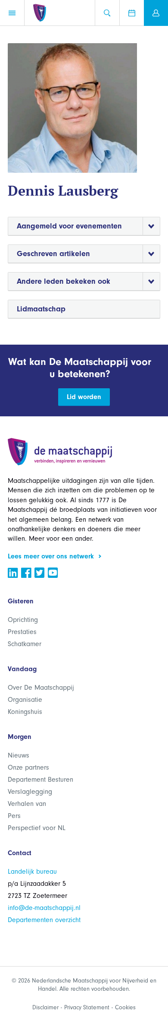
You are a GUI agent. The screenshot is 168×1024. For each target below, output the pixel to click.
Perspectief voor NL (36, 828)
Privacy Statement (86, 1007)
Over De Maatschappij (41, 687)
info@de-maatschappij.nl (44, 908)
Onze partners (28, 767)
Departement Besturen (40, 779)
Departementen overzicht (44, 920)
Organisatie (25, 700)
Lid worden (84, 397)
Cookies (125, 1007)
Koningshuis (25, 712)
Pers (14, 816)
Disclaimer (45, 1007)
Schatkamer (24, 644)
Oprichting (23, 620)
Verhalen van (27, 804)
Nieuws (18, 755)
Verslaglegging (30, 792)
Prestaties (22, 632)
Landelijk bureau (32, 871)
